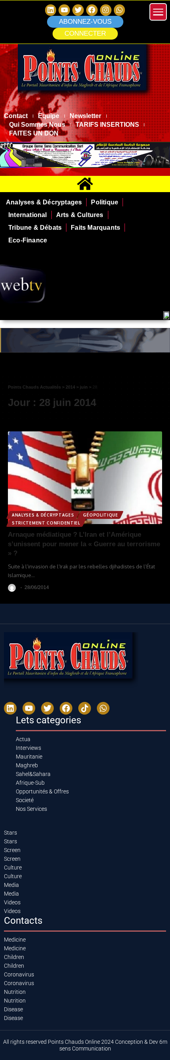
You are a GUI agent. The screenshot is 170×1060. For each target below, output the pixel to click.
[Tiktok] (84, 708)
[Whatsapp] (119, 10)
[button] (85, 34)
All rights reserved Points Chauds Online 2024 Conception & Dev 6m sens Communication (85, 1045)
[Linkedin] (51, 10)
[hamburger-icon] (161, 368)
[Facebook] (92, 10)
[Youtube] (29, 708)
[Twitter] (78, 10)
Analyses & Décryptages (43, 515)
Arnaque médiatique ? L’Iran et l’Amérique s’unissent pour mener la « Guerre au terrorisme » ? (84, 544)
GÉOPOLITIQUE (100, 515)
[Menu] (158, 12)
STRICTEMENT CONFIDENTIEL (46, 522)
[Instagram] (105, 10)
